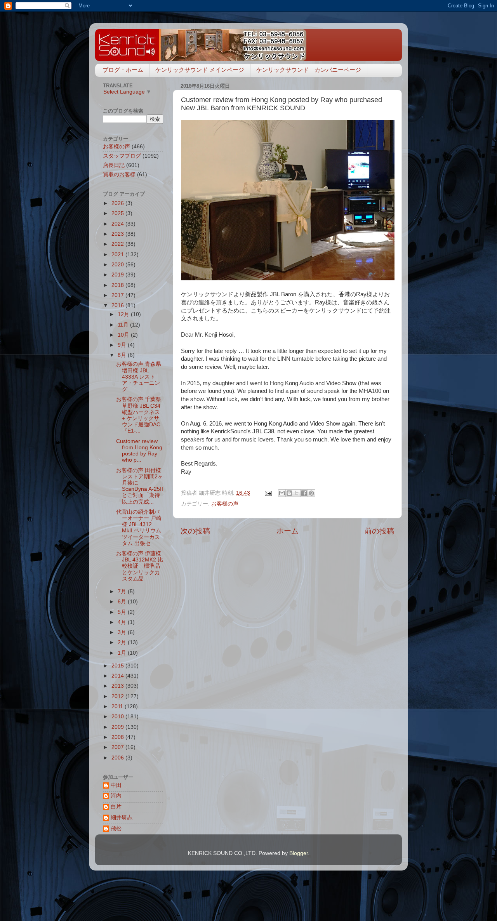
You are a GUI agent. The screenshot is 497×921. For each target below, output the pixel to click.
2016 (118, 305)
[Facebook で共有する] (304, 493)
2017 (118, 295)
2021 (118, 254)
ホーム (287, 531)
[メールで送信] (282, 493)
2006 (118, 758)
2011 (118, 706)
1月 (123, 653)
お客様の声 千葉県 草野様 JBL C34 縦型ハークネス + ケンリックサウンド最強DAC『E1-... (138, 415)
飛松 (116, 828)
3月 (123, 632)
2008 (118, 737)
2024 (118, 224)
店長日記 (114, 165)
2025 (118, 213)
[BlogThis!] (289, 493)
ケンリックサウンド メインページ (199, 69)
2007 (118, 747)
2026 (118, 203)
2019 (118, 275)
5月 (123, 612)
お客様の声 (224, 504)
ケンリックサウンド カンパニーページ (308, 69)
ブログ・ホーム (123, 69)
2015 (118, 666)
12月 (124, 314)
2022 (118, 244)
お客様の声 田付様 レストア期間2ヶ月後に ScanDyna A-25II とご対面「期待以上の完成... (139, 486)
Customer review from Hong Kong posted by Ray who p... (139, 450)
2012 (118, 696)
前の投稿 (379, 531)
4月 (123, 622)
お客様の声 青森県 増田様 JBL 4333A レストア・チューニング (138, 376)
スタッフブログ (122, 156)
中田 (116, 785)
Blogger (298, 853)
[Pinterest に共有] (311, 493)
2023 (118, 234)
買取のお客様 (119, 174)
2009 (118, 727)
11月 (124, 325)
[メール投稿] (267, 493)
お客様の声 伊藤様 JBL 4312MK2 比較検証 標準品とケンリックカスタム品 (139, 566)
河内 (116, 796)
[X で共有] (297, 493)
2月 (123, 642)
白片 (116, 807)
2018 (118, 285)
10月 (124, 335)
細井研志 (121, 817)
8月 (123, 355)
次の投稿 (195, 531)
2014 (118, 676)
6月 (123, 602)
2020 (118, 265)
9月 (123, 345)
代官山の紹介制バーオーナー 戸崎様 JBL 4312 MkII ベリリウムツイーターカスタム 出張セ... (139, 527)
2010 (118, 716)
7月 (123, 591)
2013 (118, 686)
